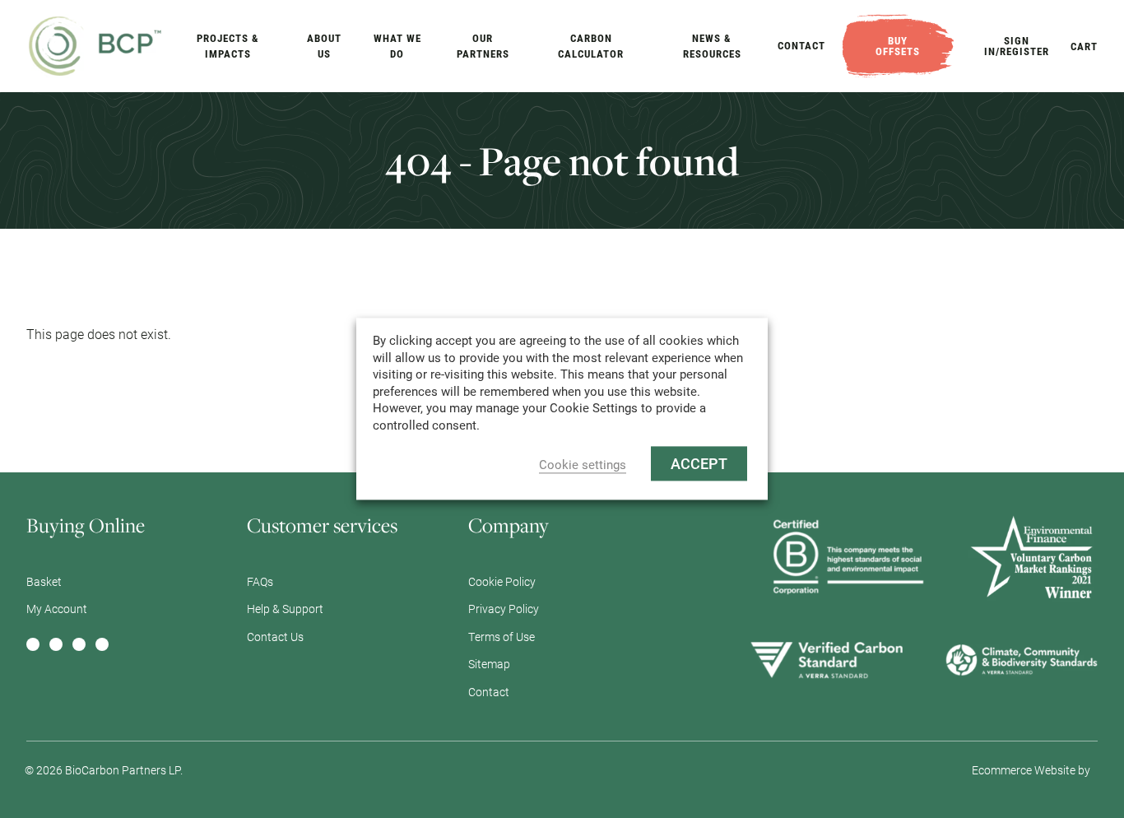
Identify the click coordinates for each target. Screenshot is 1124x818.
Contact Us (275, 636)
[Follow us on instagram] (79, 644)
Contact (801, 45)
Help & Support (285, 608)
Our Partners (483, 46)
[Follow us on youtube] (102, 644)
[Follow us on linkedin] (56, 644)
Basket (44, 581)
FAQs (260, 581)
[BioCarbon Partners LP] (95, 44)
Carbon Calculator (591, 46)
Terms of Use (501, 636)
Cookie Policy (502, 581)
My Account (56, 608)
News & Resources (712, 46)
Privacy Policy (503, 608)
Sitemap (489, 664)
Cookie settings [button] (582, 465)
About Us (324, 46)
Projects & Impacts (228, 46)
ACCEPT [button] (699, 464)
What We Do (397, 46)
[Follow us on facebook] (32, 644)
